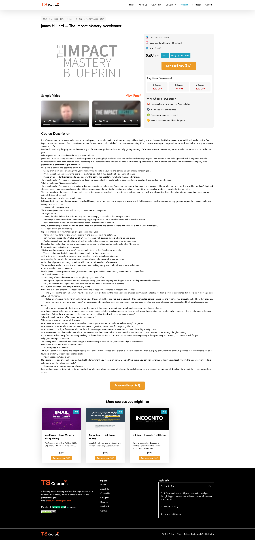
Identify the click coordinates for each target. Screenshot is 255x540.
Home (131, 4)
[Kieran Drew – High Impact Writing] (105, 429)
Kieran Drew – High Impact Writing (102, 436)
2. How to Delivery (169, 506)
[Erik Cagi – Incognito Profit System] (149, 429)
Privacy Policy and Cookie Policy (199, 534)
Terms (179, 534)
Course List (156, 4)
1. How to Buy (167, 486)
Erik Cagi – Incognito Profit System (149, 435)
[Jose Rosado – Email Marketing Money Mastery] (61, 429)
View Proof (133, 95)
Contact (208, 4)
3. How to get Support (171, 514)
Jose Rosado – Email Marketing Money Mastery (60, 436)
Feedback (196, 4)
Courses (54, 18)
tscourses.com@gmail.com (59, 500)
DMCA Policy (168, 534)
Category (171, 4)
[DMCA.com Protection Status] (49, 512)
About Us (143, 4)
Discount (184, 4)
